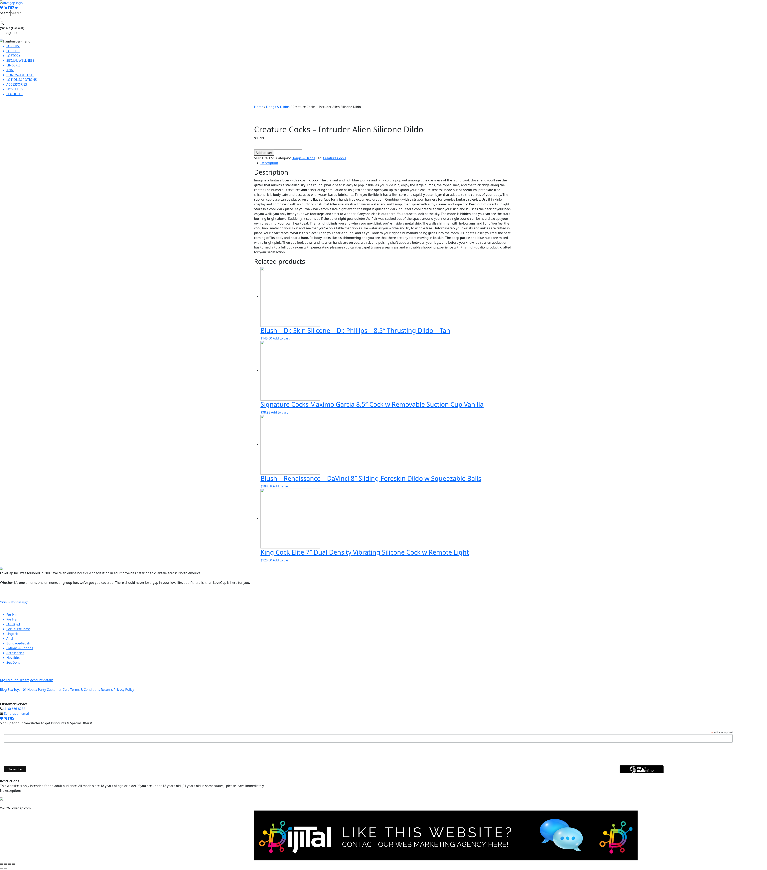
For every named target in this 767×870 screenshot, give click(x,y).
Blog (3, 689)
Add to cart (264, 152)
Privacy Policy (124, 689)
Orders (24, 680)
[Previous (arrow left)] (1, 868)
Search (5, 13)
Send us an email (17, 713)
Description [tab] (269, 163)
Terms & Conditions (85, 689)
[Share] (9, 864)
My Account (9, 680)
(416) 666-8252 (14, 709)
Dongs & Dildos (278, 107)
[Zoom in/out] (1, 864)
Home (258, 107)
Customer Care (58, 689)
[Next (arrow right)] (5, 868)
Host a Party (36, 689)
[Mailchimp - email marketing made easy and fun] (642, 772)
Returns (107, 689)
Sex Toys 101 (17, 689)
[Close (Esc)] (13, 864)
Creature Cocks (334, 158)
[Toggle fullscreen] (5, 864)
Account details (41, 680)
